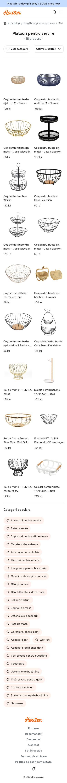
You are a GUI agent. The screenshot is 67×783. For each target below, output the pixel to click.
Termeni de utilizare (33, 756)
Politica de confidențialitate (33, 761)
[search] (54, 12)
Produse (33, 728)
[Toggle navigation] (61, 12)
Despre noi (33, 739)
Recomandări (33, 733)
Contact (33, 745)
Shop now (54, 3)
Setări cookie (33, 750)
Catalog (15, 23)
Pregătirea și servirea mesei (39, 23)
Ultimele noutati (46, 48)
